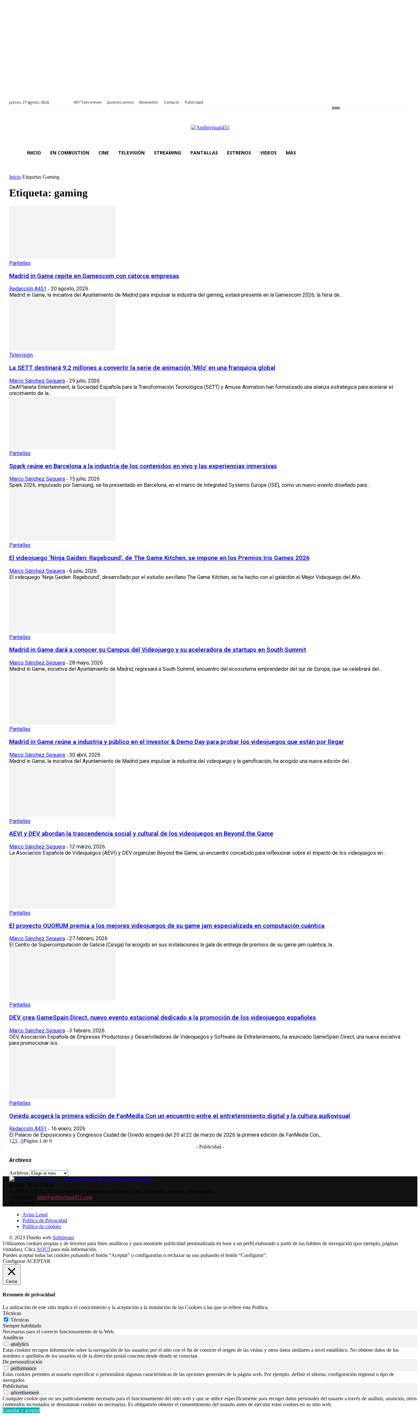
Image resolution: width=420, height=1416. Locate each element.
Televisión (21, 355)
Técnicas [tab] (12, 1313)
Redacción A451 (28, 289)
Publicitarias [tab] (15, 1386)
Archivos (18, 1173)
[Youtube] (364, 98)
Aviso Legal (35, 1214)
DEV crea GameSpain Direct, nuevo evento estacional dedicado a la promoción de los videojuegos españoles (162, 1017)
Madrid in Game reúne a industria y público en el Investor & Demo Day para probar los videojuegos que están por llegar (176, 742)
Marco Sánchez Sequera (37, 381)
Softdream (63, 1237)
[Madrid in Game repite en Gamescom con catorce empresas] (62, 257)
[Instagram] (342, 98)
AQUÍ (43, 1249)
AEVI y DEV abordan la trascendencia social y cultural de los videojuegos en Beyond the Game (141, 833)
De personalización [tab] (22, 1362)
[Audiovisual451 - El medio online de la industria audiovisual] (210, 131)
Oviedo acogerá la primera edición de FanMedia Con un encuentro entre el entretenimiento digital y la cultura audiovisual (179, 1116)
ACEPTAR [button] (38, 1261)
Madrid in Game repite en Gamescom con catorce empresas (94, 276)
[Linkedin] (349, 98)
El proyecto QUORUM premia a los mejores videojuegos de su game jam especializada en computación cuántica (167, 925)
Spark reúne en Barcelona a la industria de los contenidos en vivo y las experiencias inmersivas (143, 466)
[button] (403, 153)
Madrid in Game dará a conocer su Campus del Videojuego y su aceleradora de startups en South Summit (157, 649)
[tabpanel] (210, 1332)
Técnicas (19, 1320)
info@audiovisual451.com (64, 1197)
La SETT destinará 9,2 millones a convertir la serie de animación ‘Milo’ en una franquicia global (142, 367)
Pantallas (20, 263)
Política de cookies (41, 1226)
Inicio (15, 177)
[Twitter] (357, 98)
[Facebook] (334, 98)
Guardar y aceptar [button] (21, 1410)
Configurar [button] (14, 1261)
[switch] (6, 1344)
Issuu (336, 107)
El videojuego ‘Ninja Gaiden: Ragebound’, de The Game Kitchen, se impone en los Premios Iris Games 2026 (159, 558)
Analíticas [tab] (13, 1337)
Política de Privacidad (44, 1220)
